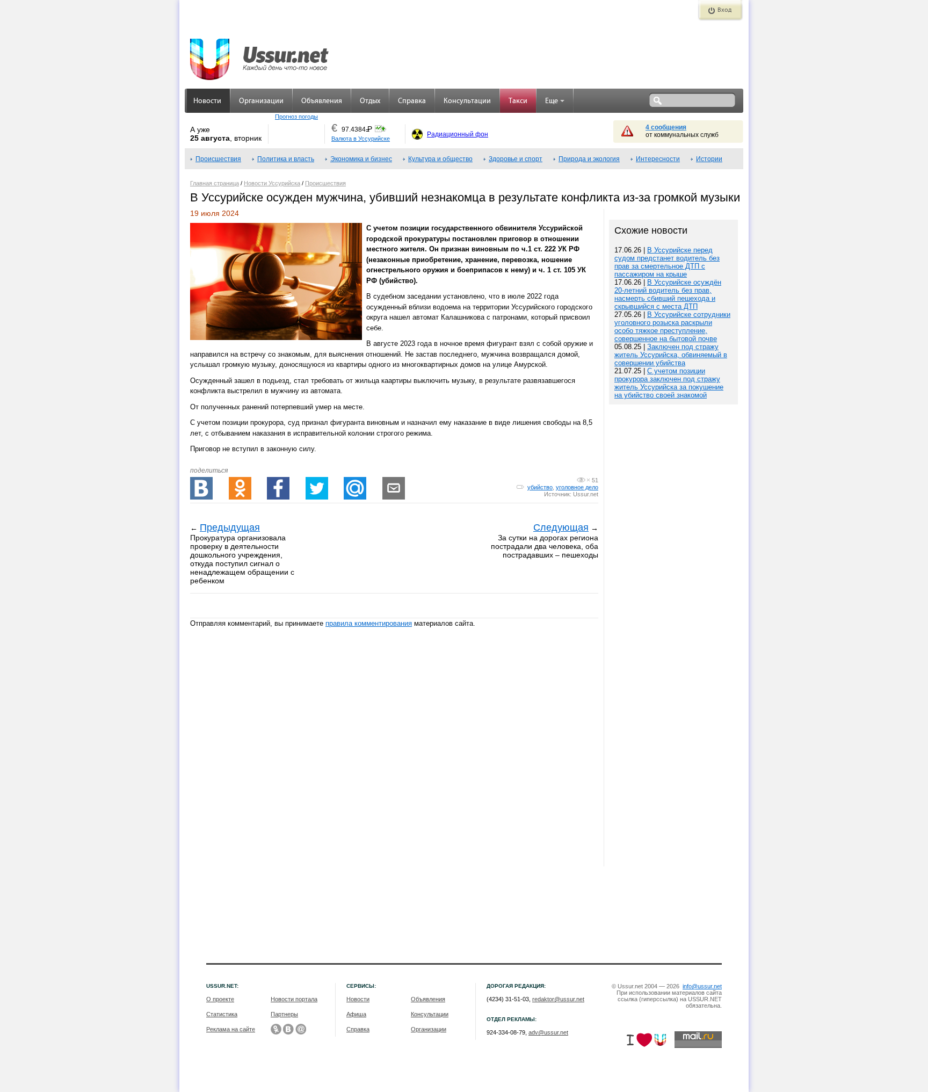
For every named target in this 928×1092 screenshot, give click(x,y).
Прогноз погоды (296, 116)
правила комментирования (368, 623)
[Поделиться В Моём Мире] (355, 488)
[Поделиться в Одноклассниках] (240, 488)
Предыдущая (230, 527)
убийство (540, 487)
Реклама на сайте (230, 1029)
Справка (412, 101)
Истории (709, 159)
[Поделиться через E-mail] (393, 488)
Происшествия (218, 159)
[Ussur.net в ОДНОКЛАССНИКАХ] (276, 1029)
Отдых (370, 101)
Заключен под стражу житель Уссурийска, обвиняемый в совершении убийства (670, 355)
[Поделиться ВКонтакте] (201, 488)
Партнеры (284, 1014)
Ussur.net (585, 494)
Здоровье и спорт (515, 159)
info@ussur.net (702, 986)
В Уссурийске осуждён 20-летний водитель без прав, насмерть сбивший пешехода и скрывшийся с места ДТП (667, 294)
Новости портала (294, 999)
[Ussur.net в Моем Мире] (300, 1029)
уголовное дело (577, 487)
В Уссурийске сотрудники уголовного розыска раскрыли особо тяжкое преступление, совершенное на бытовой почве (672, 326)
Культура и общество (440, 159)
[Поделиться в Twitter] (317, 488)
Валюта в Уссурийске (360, 138)
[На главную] (260, 53)
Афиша (356, 1014)
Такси (518, 101)
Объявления (321, 101)
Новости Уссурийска (272, 183)
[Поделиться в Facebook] (278, 488)
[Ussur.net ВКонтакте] (288, 1029)
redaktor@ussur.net (558, 999)
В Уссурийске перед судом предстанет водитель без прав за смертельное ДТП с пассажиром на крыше (667, 262)
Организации (261, 101)
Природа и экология (589, 159)
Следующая (561, 527)
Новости (207, 101)
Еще (551, 101)
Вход (724, 10)
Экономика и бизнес (361, 159)
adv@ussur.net (548, 1032)
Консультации (467, 101)
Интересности (658, 159)
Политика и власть (285, 159)
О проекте (220, 999)
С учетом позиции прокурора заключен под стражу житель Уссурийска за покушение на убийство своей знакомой (668, 383)
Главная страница (214, 183)
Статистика (221, 1014)
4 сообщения (666, 127)
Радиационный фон (457, 134)
